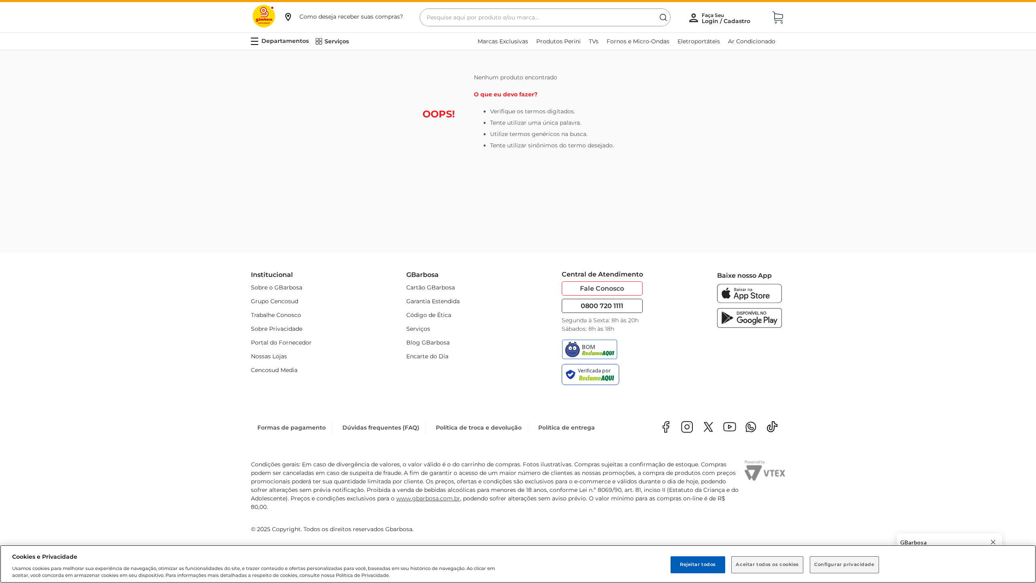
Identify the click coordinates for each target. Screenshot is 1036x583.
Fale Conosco (602, 288)
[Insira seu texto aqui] (751, 427)
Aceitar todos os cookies (767, 564)
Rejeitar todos (698, 564)
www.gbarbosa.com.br (428, 498)
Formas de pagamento (291, 427)
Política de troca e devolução (479, 427)
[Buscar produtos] (663, 17)
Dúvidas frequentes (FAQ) (380, 427)
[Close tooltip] (993, 542)
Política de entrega (566, 427)
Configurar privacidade (844, 564)
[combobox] (545, 17)
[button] (343, 16)
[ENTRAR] (726, 18)
